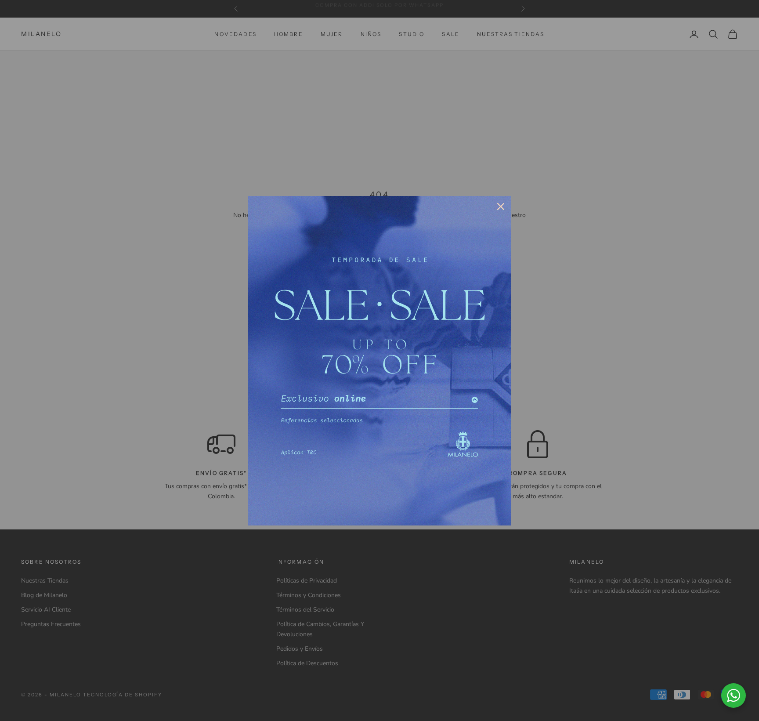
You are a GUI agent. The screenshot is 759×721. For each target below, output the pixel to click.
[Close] (500, 206)
